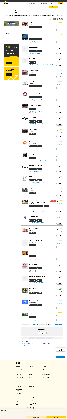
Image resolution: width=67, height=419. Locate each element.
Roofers (30, 374)
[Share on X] (33, 408)
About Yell (30, 389)
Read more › (61, 15)
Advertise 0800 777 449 (59, 0)
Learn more (9, 74)
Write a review (59, 25)
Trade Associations (19, 377)
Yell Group (31, 386)
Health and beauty (45, 380)
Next (58, 324)
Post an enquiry (18, 371)
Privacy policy (31, 392)
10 (50, 324)
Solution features (19, 398)
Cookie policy (31, 394)
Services (18, 366)
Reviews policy (31, 400)
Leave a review (18, 374)
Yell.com (5, 0)
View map (12, 23)
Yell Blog (44, 366)
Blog (52, 3)
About (17, 404)
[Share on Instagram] (30, 408)
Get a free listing (50, 0)
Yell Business (10, 0)
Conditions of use (32, 397)
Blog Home (44, 369)
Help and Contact (19, 380)
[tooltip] (47, 6)
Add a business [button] (42, 333)
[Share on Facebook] (27, 408)
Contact (17, 401)
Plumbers (30, 371)
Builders (30, 369)
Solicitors (30, 382)
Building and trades (45, 371)
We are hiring (18, 382)
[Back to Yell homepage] (6, 3)
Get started (8, 62)
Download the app (43, 0)
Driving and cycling (45, 377)
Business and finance (46, 374)
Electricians (31, 377)
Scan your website (19, 396)
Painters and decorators (33, 380)
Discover (31, 366)
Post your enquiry (44, 3)
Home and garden (45, 382)
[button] (27, 6)
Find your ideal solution (20, 393)
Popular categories (31, 3)
